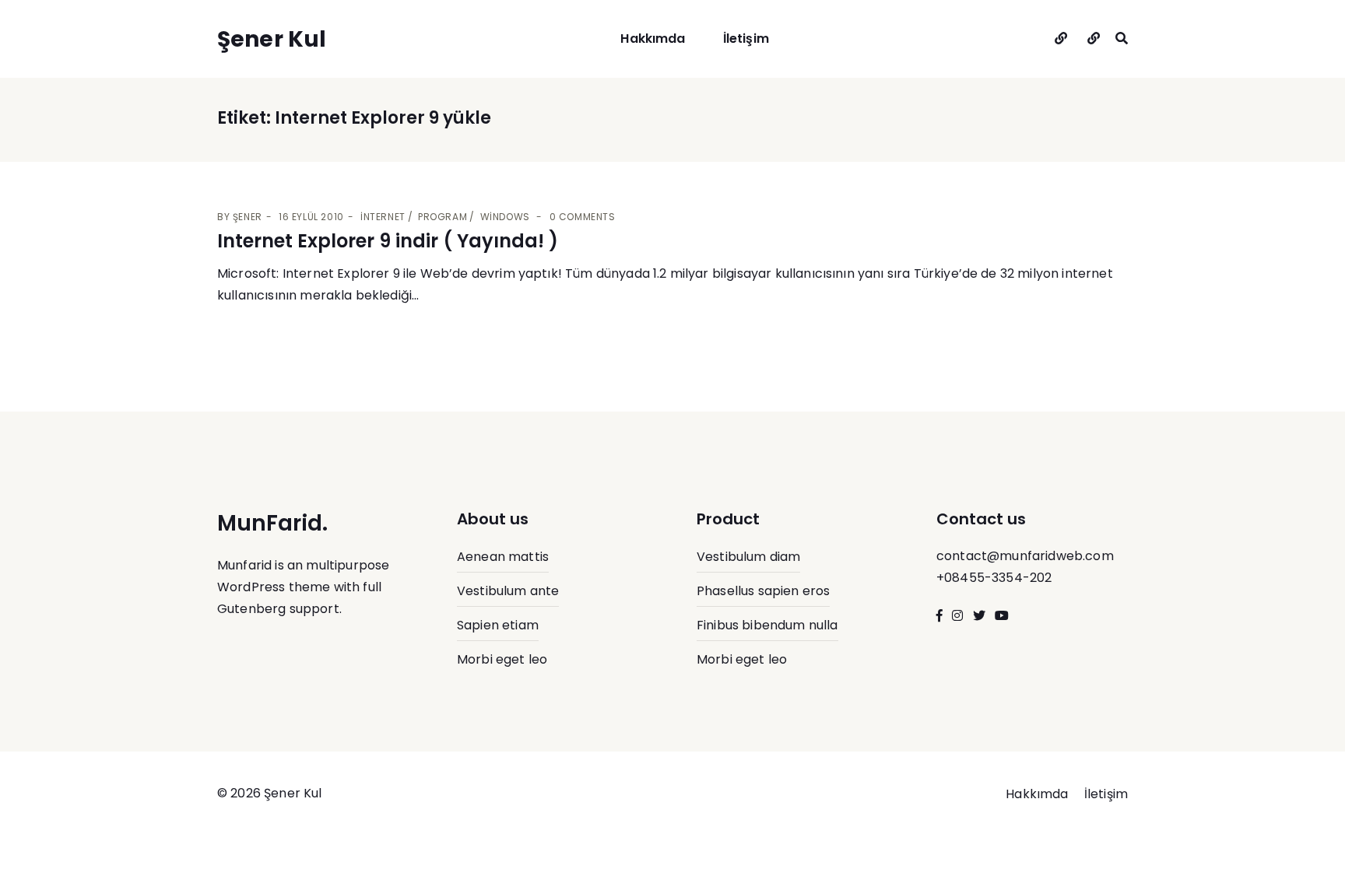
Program (442, 216)
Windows (505, 216)
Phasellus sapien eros (763, 591)
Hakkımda (652, 38)
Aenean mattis (503, 557)
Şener (247, 216)
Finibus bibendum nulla (767, 625)
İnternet (383, 216)
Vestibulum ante (508, 591)
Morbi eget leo (502, 659)
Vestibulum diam (748, 557)
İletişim (746, 38)
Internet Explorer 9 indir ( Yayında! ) (387, 241)
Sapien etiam (498, 625)
